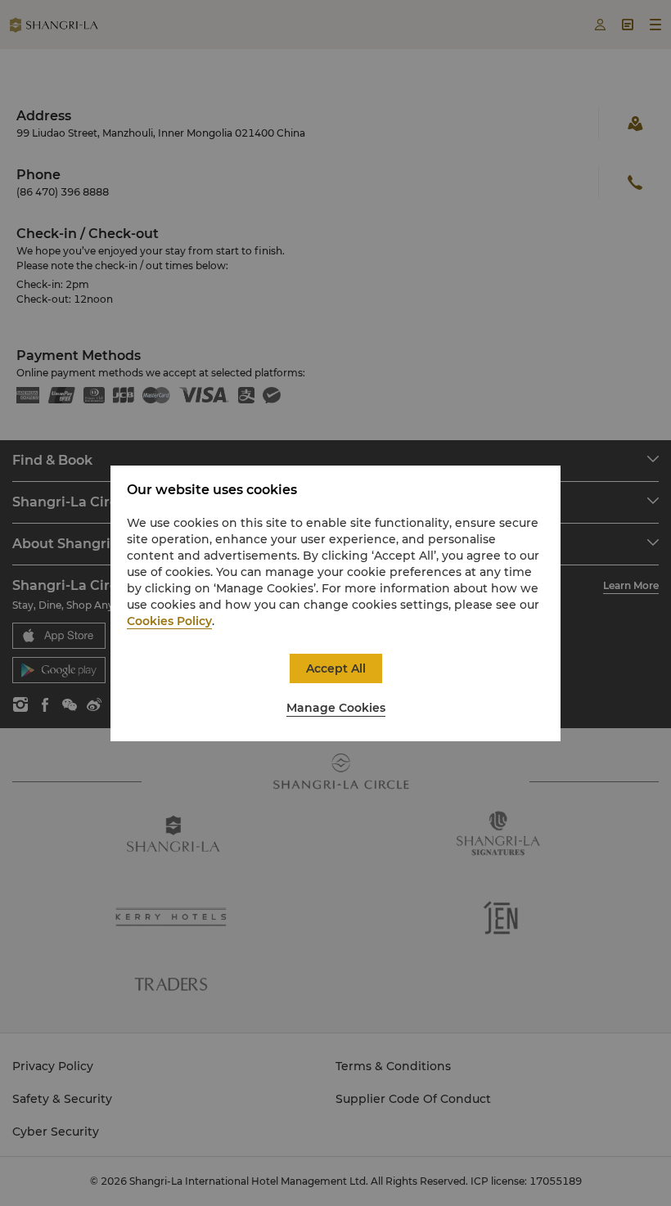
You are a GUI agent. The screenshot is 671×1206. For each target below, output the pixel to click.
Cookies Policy (169, 621)
